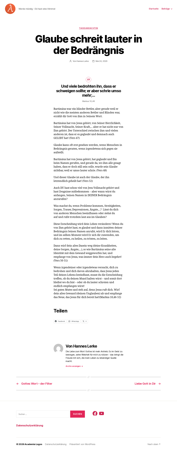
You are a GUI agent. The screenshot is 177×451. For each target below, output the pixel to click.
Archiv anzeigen (74, 366)
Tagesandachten (88, 28)
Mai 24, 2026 (101, 61)
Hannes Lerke (83, 61)
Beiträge (166, 8)
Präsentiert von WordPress (82, 444)
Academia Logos (33, 444)
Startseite (154, 8)
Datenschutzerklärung (29, 425)
